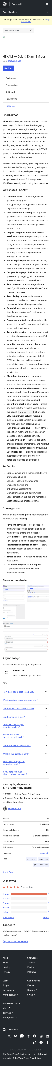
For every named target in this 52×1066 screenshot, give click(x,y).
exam (41, 859)
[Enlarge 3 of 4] (21, 608)
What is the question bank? (16, 754)
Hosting (6, 967)
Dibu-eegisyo (11, 85)
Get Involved (33, 980)
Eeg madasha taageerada (15, 941)
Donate (32, 990)
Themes (31, 962)
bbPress (8, 1013)
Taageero (10, 106)
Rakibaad (10, 92)
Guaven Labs (14, 61)
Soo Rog (8, 68)
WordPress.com (12, 1003)
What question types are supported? (20, 700)
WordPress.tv (11, 994)
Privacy (6, 972)
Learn (5, 980)
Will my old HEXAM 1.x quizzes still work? (13, 735)
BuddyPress (10, 1017)
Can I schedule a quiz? (14, 717)
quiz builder (38, 865)
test (46, 865)
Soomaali (13, 1029)
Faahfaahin (10, 78)
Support (6, 985)
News (5, 962)
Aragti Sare (8, 872)
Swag (31, 994)
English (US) (44, 853)
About (6, 957)
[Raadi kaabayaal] (31, 30)
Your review (8, 917)
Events (30, 985)
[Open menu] (47, 4)
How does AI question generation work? (14, 762)
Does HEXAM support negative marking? (13, 725)
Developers (8, 990)
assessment (31, 859)
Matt (6, 1008)
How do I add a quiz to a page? (18, 692)
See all (46, 917)
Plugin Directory (10, 12)
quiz (46, 859)
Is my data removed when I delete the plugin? (15, 773)
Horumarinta (11, 99)
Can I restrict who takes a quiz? (18, 708)
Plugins (30, 967)
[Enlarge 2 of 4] (45, 588)
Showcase (32, 957)
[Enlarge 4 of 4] (45, 625)
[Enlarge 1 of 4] (21, 588)
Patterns (31, 972)
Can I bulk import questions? (17, 745)
